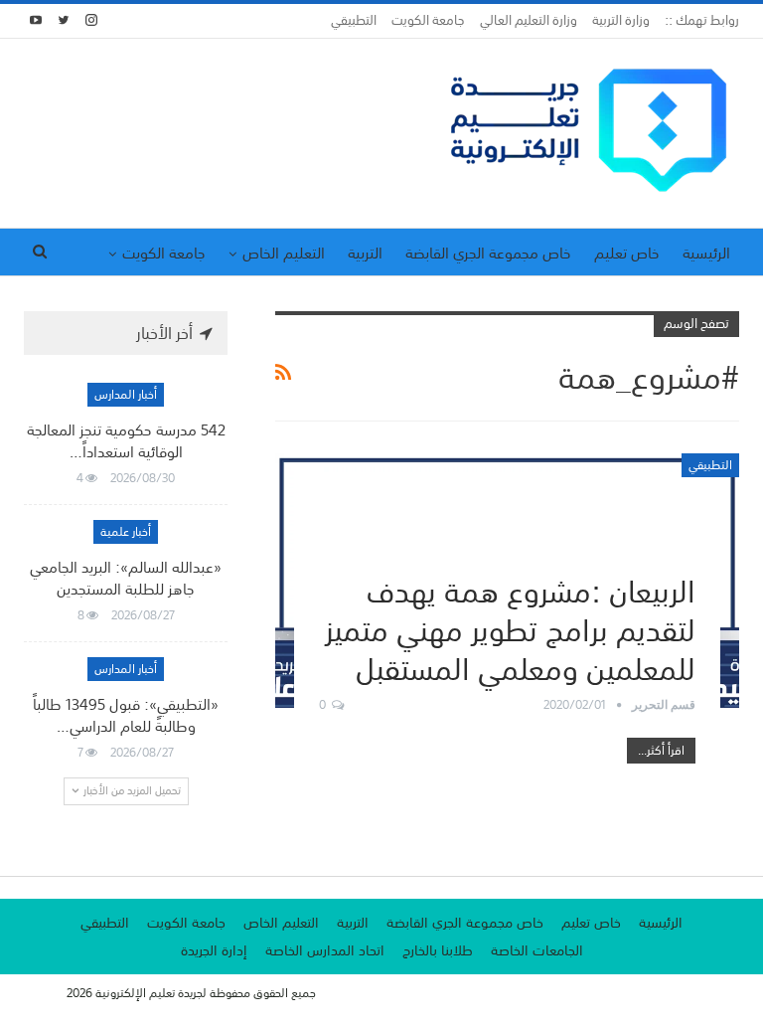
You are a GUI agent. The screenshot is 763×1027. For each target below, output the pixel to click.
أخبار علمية (125, 532)
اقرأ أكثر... (661, 751)
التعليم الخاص (283, 252)
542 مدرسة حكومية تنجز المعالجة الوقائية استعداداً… (126, 440)
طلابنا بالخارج (437, 950)
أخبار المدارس (125, 395)
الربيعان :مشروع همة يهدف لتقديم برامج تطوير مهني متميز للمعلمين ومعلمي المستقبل (510, 627)
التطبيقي (354, 20)
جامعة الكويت (428, 20)
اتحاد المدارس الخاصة (324, 950)
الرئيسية (706, 252)
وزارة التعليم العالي (528, 20)
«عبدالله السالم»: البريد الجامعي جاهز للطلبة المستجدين (126, 577)
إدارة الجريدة (214, 950)
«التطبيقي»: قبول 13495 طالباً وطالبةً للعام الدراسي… (126, 715)
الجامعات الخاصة (537, 950)
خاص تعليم (627, 252)
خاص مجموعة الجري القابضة (488, 252)
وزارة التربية (621, 20)
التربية (365, 252)
